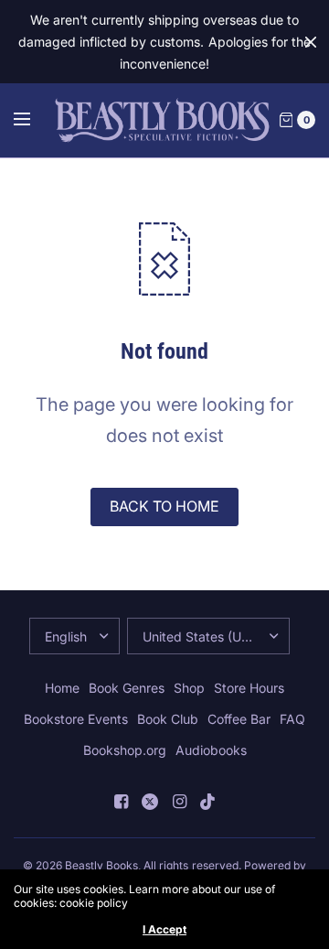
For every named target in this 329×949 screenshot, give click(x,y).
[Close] (310, 42)
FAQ (292, 719)
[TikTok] (208, 801)
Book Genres (126, 688)
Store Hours (249, 688)
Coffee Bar (239, 719)
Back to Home (164, 506)
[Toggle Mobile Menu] (34, 120)
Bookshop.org (124, 750)
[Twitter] (150, 801)
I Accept (164, 929)
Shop (189, 688)
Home (62, 688)
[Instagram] (179, 801)
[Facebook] (120, 801)
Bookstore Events (76, 719)
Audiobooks (211, 750)
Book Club (167, 719)
